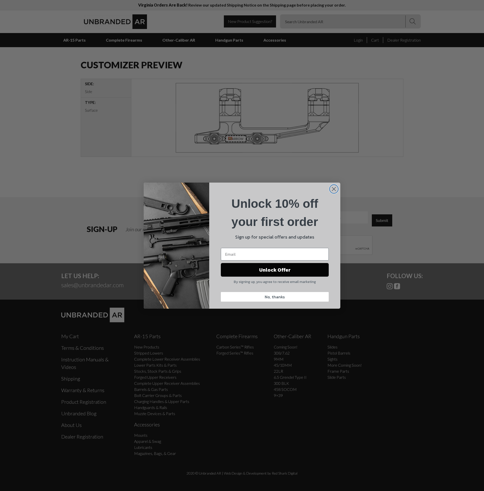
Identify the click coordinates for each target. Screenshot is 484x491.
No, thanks (275, 297)
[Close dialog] (333, 189)
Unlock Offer (275, 270)
